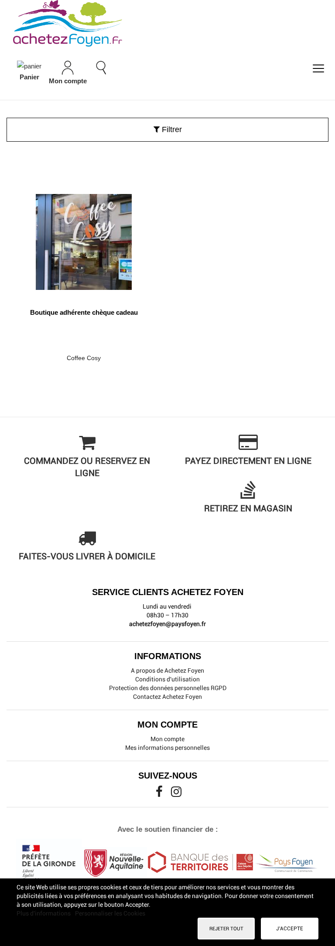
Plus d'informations (44, 913)
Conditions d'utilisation (167, 679)
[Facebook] (159, 793)
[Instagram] (176, 793)
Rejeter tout (226, 929)
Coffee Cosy (84, 357)
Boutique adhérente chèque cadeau (84, 312)
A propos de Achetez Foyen (167, 670)
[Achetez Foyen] (167, 23)
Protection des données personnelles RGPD (167, 687)
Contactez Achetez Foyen (167, 696)
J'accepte (289, 929)
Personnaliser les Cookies (110, 913)
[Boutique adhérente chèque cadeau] (84, 238)
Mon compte (167, 738)
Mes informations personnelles (167, 747)
